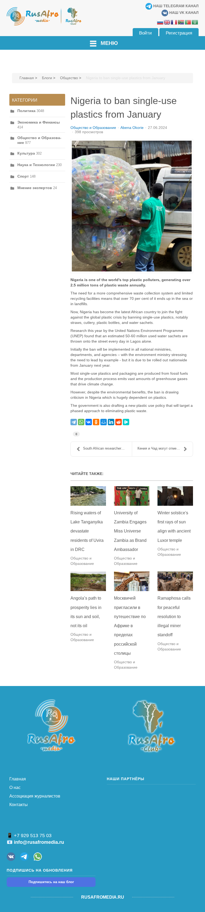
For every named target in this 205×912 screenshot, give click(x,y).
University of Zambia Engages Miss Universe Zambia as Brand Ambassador (130, 531)
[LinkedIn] (111, 422)
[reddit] (118, 422)
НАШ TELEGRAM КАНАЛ (175, 6)
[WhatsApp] (81, 422)
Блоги (47, 78)
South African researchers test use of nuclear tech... (107, 448)
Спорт (23, 176)
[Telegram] (73, 422)
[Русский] (160, 22)
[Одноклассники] (96, 422)
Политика (26, 111)
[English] (167, 22)
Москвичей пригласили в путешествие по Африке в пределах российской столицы (130, 626)
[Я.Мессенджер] (126, 422)
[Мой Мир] (103, 422)
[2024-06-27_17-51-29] (131, 206)
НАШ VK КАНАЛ (183, 12)
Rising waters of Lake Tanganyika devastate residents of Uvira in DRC (87, 531)
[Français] (174, 22)
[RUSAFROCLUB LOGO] (151, 726)
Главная (26, 78)
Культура (26, 153)
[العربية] (195, 22)
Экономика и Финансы (38, 122)
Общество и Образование (93, 127)
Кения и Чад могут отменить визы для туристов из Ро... (165, 448)
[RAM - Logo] (51, 725)
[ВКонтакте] (88, 422)
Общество (69, 78)
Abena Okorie (132, 127)
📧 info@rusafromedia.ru (35, 842)
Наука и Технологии (36, 165)
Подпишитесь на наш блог (51, 882)
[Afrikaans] (181, 22)
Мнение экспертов (34, 188)
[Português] (188, 22)
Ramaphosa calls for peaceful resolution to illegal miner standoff (174, 616)
